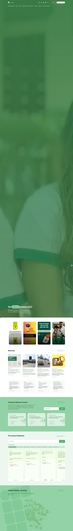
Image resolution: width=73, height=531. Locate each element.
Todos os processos (61, 436)
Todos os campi (61, 490)
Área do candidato (44, 480)
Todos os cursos (61, 402)
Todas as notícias (61, 350)
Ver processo (15, 480)
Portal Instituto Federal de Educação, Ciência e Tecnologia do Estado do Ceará (12, 2)
